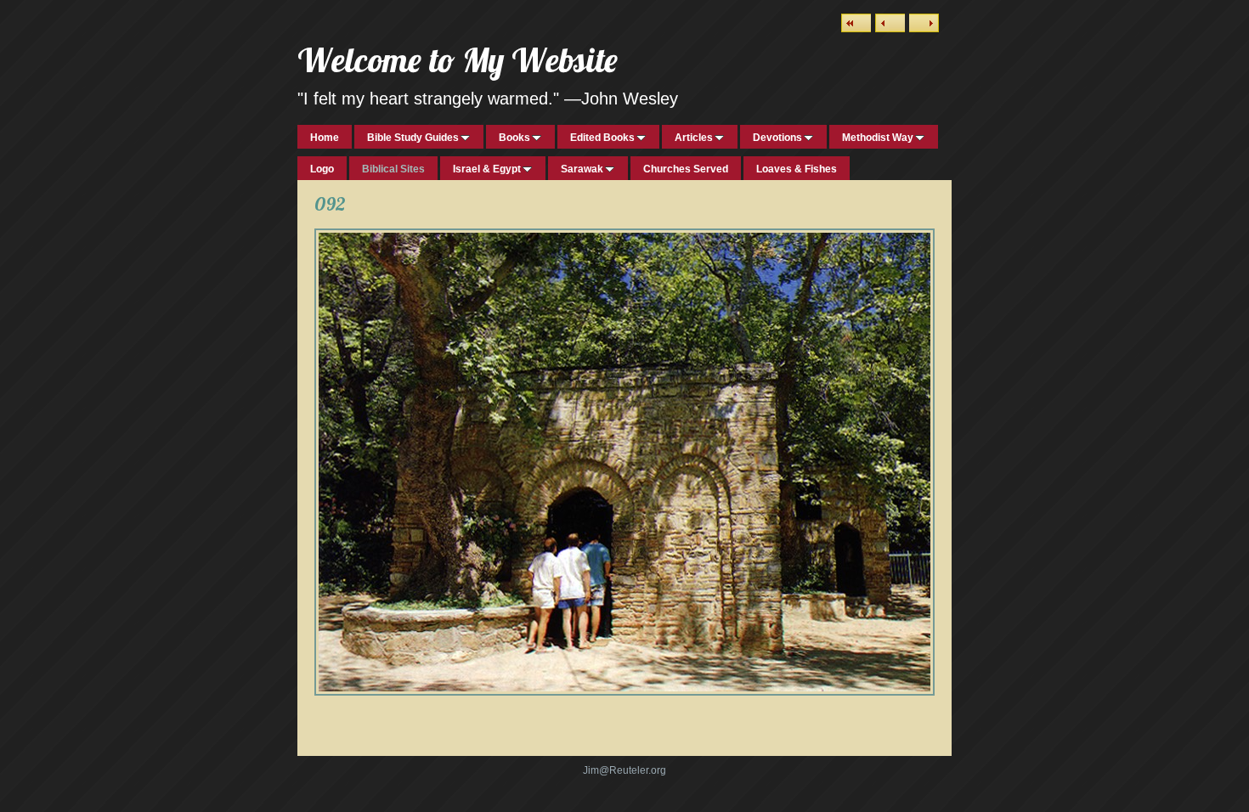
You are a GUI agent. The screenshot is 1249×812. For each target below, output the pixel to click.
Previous (890, 23)
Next (924, 23)
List (856, 23)
